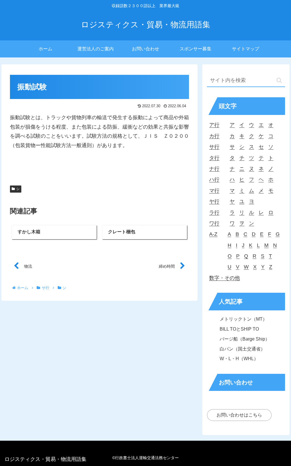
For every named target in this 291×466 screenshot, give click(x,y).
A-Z (213, 234)
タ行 (214, 158)
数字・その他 (224, 278)
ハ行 (214, 179)
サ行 (214, 147)
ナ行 (214, 169)
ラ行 (214, 212)
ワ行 (214, 223)
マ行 (214, 190)
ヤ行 (214, 201)
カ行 (214, 136)
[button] (279, 80)
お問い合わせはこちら (239, 415)
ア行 (214, 125)
